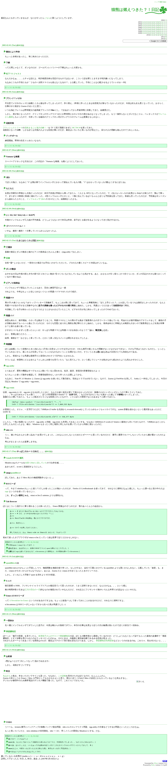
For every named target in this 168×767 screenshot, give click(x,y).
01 (143, 22)
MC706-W (76, 128)
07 (155, 22)
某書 (8, 258)
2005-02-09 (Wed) (9, 209)
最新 (161, 2)
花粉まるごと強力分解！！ (36, 128)
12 (166, 20)
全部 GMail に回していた (36, 463)
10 (161, 22)
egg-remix (10, 388)
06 (153, 22)
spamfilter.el (15, 473)
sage (6, 491)
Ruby (153, 765)
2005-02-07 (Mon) (9, 150)
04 (149, 22)
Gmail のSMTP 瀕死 (14, 458)
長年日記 (20, 45)
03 (147, 22)
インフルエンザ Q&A (36, 199)
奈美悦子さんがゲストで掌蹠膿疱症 (54, 636)
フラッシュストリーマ (13, 128)
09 (159, 22)
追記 (164, 2)
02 (145, 22)
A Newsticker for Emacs (18, 600)
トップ (156, 2)
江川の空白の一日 (32, 590)
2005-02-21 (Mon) (9, 614)
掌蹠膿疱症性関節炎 (105, 641)
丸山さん (7, 676)
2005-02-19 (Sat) (8, 556)
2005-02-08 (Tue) (9, 171)
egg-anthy (10, 366)
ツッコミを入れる (13, 87)
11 (164, 22)
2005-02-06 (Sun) (9, 92)
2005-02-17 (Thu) (9, 451)
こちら (47, 18)
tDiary (156, 763)
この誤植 (62, 676)
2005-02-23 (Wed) (9, 650)
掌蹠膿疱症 (11, 631)
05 (151, 22)
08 (157, 22)
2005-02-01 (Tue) (9, 45)
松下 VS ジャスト (13, 74)
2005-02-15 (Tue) (9, 240)
